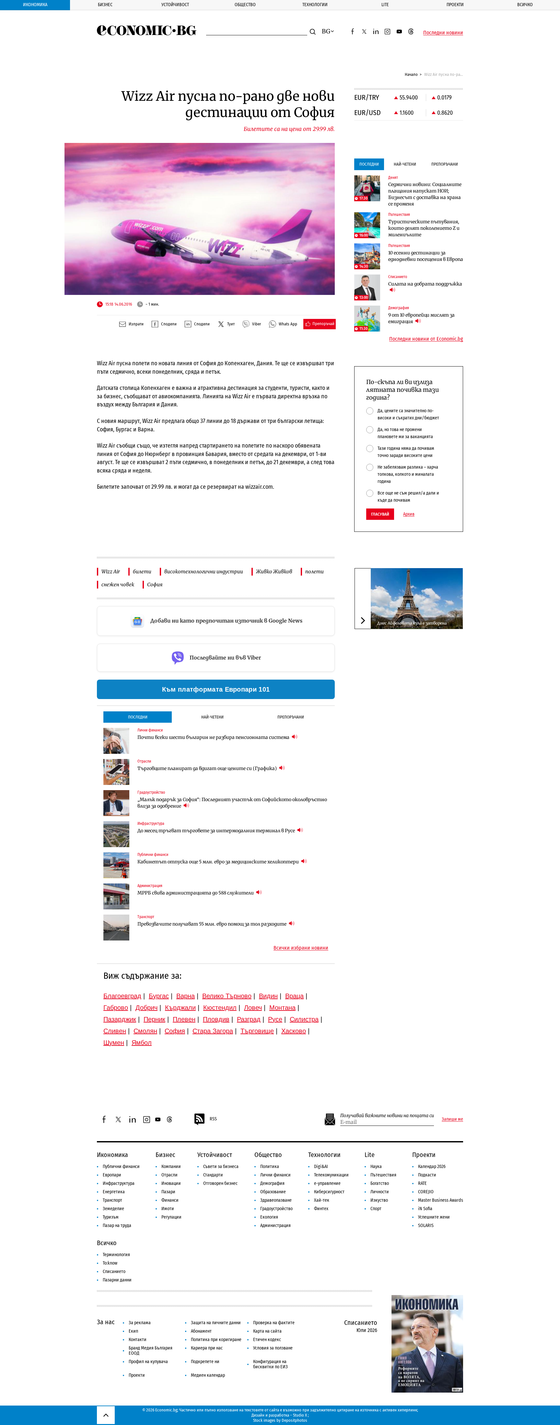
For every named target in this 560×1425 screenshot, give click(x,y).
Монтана (282, 1007)
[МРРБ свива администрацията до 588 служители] (116, 896)
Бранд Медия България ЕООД (150, 1350)
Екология (269, 1217)
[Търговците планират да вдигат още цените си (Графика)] (116, 772)
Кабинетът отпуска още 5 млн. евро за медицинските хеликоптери (218, 862)
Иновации (171, 1183)
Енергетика (114, 1192)
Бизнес (105, 4)
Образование (273, 1192)
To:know (110, 1263)
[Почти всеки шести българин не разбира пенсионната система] (116, 741)
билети (142, 571)
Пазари (168, 1192)
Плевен (184, 1019)
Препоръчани (290, 717)
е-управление (327, 1183)
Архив (408, 514)
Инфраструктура (118, 1183)
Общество (245, 4)
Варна (185, 995)
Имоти (167, 1208)
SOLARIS (426, 1225)
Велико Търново (226, 995)
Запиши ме (452, 1119)
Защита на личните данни (216, 1323)
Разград (249, 1019)
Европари (112, 1175)
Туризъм (111, 1217)
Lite (385, 4)
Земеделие (113, 1208)
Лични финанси (275, 1175)
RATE (422, 1183)
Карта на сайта (267, 1331)
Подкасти (427, 1175)
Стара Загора (212, 1030)
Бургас (159, 995)
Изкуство (379, 1200)
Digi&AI (321, 1166)
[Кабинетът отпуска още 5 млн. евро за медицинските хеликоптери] (116, 865)
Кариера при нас (207, 1348)
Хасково (293, 1030)
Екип (133, 1331)
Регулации (171, 1217)
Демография (272, 1183)
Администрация (275, 1225)
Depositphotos (294, 1420)
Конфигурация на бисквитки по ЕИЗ (270, 1364)
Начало (411, 74)
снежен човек (117, 584)
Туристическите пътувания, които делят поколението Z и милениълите (424, 228)
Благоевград (122, 995)
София (154, 584)
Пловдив (216, 1019)
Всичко (525, 4)
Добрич (146, 1007)
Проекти (455, 4)
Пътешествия (383, 1175)
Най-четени (212, 717)
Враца (294, 995)
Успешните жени (434, 1217)
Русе (275, 1019)
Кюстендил (220, 1007)
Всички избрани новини (301, 948)
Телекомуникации (331, 1175)
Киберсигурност (329, 1192)
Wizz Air (110, 571)
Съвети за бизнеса (221, 1166)
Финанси (170, 1200)
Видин (268, 995)
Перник (154, 1019)
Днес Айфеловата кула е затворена (412, 623)
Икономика (35, 4)
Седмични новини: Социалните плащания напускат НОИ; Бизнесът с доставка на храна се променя (424, 194)
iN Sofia (425, 1208)
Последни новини (443, 32)
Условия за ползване (273, 1348)
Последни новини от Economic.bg (426, 339)
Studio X (300, 1415)
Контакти (137, 1339)
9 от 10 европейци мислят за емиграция (421, 318)
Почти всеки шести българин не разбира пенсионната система (213, 737)
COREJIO (426, 1192)
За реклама (140, 1323)
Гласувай (380, 514)
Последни (137, 717)
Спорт (375, 1208)
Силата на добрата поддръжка (425, 284)
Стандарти (213, 1175)
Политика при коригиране (216, 1339)
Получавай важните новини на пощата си (387, 1115)
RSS (213, 1119)
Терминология (116, 1254)
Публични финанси (121, 1166)
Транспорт (112, 1200)
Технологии (315, 4)
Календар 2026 (432, 1166)
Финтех (321, 1208)
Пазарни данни (117, 1280)
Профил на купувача (148, 1361)
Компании (171, 1166)
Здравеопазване (276, 1200)
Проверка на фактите (274, 1323)
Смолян (145, 1030)
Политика (269, 1166)
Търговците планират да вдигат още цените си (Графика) (207, 768)
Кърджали (180, 1007)
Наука (376, 1166)
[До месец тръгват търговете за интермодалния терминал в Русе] (116, 834)
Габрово (115, 1007)
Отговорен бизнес (220, 1183)
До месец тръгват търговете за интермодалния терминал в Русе (216, 831)
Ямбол (142, 1042)
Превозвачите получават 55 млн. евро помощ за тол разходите (212, 924)
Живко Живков (274, 571)
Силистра (304, 1019)
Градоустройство (276, 1208)
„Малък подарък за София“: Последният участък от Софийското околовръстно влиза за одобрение (232, 803)
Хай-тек (321, 1200)
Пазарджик (119, 1019)
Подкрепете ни (205, 1361)
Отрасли (169, 1175)
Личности (379, 1192)
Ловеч (253, 1007)
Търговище (257, 1030)
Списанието (114, 1271)
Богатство (379, 1183)
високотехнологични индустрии (203, 571)
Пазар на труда (117, 1225)
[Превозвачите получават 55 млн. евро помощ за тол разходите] (116, 927)
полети (314, 571)
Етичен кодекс (267, 1339)
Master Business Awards (440, 1200)
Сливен (114, 1030)
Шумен (113, 1042)
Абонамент (201, 1331)
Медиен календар (208, 1375)
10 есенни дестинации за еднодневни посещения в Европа (425, 256)
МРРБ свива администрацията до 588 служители (196, 893)
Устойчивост (175, 4)
